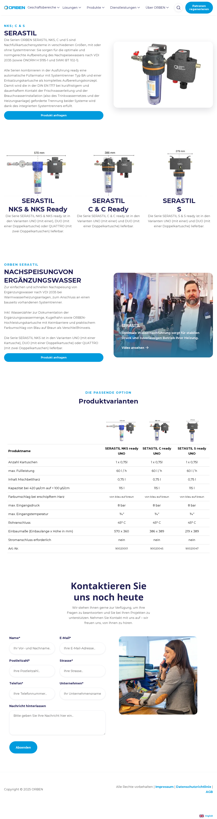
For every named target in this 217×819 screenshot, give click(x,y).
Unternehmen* (71, 683)
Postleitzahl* (19, 660)
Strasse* (66, 660)
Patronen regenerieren (199, 7)
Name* (14, 638)
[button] (42, 7)
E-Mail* (65, 638)
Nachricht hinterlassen (27, 706)
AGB (209, 792)
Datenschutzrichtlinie (193, 787)
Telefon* (16, 683)
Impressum (164, 787)
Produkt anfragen (54, 115)
